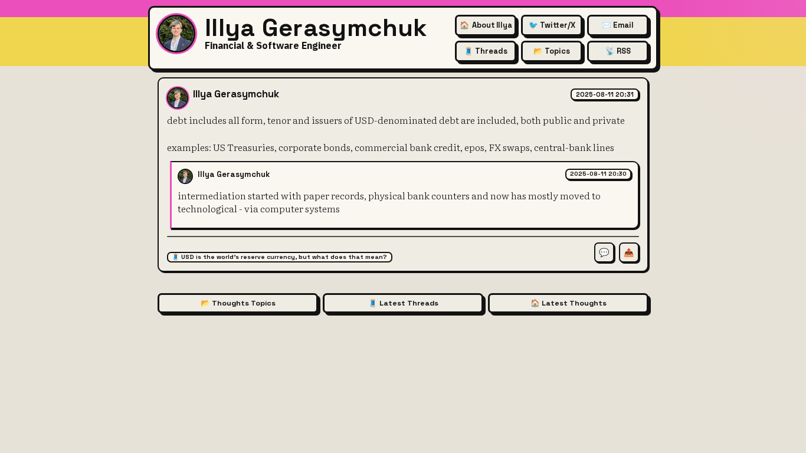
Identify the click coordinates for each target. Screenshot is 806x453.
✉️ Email (618, 25)
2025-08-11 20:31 (605, 94)
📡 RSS (618, 51)
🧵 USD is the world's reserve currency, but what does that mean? (279, 257)
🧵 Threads (485, 51)
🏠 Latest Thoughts (568, 303)
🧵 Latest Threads (403, 303)
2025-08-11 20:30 (598, 174)
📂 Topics (551, 51)
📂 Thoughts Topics (238, 303)
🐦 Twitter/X (552, 25)
